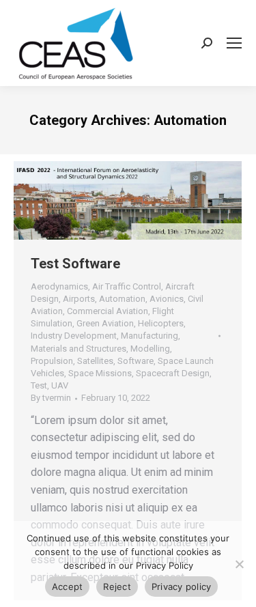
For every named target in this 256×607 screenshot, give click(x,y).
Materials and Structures (78, 348)
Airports (79, 299)
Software (135, 361)
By (51, 398)
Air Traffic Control (126, 286)
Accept (67, 586)
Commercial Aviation (107, 311)
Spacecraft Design (173, 373)
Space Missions (100, 373)
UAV (59, 385)
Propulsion (52, 361)
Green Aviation (105, 323)
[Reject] (239, 564)
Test (39, 385)
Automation (122, 299)
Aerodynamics (59, 286)
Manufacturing (149, 335)
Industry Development (74, 335)
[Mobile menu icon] (234, 43)
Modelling (150, 348)
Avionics (167, 299)
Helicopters (161, 323)
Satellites (95, 361)
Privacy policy (182, 586)
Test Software (75, 263)
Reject (117, 586)
